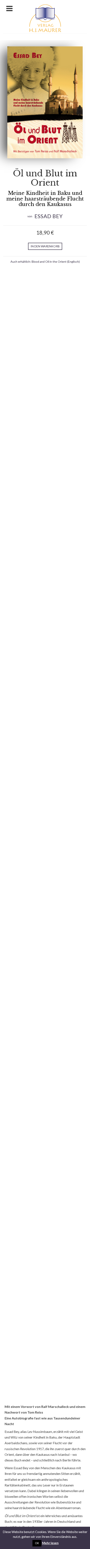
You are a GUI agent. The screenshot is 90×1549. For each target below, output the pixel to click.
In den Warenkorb (45, 246)
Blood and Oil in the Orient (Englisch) (56, 261)
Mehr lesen (50, 1543)
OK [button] (37, 1543)
